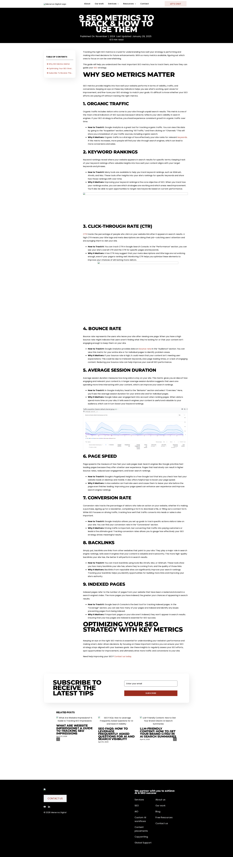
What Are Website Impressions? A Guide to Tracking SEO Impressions (74, 729)
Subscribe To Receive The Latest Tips (61, 73)
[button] (58, 739)
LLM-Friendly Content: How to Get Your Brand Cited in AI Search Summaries (158, 732)
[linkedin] (49, 807)
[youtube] (45, 807)
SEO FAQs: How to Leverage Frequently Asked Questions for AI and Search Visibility (116, 734)
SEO (96, 67)
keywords (182, 137)
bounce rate (145, 348)
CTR (85, 234)
